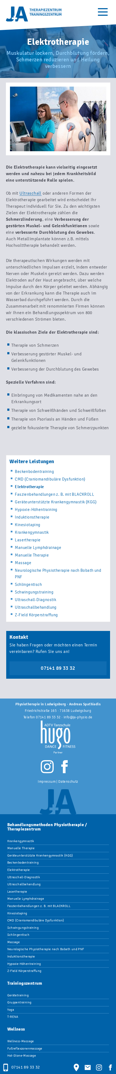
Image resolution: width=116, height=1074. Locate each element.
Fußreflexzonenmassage (24, 1048)
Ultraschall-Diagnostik (35, 599)
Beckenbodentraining (34, 471)
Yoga (10, 1010)
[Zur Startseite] (34, 13)
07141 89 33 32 (58, 668)
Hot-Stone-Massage (21, 1055)
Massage (23, 562)
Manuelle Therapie (32, 555)
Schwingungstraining (34, 592)
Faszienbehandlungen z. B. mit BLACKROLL (54, 494)
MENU (102, 12)
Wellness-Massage (20, 1041)
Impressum (47, 781)
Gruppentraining (19, 1002)
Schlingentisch (28, 584)
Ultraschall (30, 193)
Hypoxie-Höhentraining (36, 509)
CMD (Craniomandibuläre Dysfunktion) (50, 479)
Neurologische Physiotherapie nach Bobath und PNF (45, 949)
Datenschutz (68, 781)
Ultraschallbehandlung (35, 607)
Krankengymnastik (32, 532)
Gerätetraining (18, 995)
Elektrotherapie (18, 870)
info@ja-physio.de (78, 717)
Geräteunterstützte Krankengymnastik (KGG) (56, 502)
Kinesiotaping (27, 524)
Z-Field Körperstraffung (36, 614)
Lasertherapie (27, 540)
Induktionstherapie (32, 517)
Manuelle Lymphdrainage (38, 547)
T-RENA (12, 1017)
